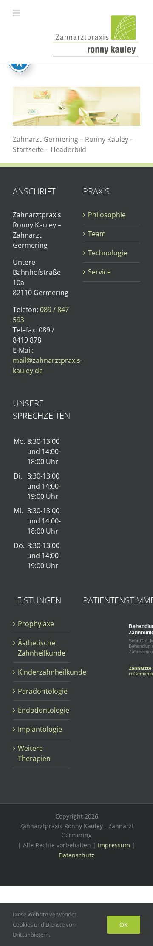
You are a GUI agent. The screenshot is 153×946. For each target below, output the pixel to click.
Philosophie (107, 214)
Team (97, 233)
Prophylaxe (36, 623)
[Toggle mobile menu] (17, 12)
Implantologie (40, 729)
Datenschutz (76, 855)
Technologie (107, 252)
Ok (123, 925)
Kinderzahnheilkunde (42, 672)
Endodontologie (42, 710)
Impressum (114, 845)
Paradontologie (42, 691)
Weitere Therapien (34, 753)
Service (99, 272)
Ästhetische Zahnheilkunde (41, 648)
